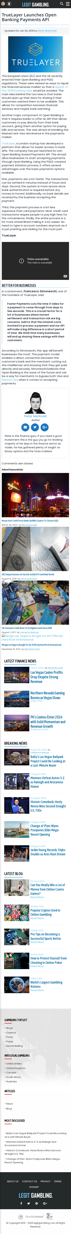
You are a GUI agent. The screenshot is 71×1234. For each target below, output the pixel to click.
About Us (13, 1181)
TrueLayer (8, 143)
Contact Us (29, 1181)
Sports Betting (14, 1046)
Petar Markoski (47, 30)
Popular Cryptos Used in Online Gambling (45, 912)
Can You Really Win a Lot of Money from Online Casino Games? (47, 889)
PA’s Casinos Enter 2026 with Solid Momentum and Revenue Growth (47, 721)
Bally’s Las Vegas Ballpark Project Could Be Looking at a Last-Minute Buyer (47, 761)
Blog (9, 1108)
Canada (11, 1072)
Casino (8, 681)
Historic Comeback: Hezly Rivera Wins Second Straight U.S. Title (48, 806)
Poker (9, 1041)
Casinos (11, 1032)
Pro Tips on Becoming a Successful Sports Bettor (45, 936)
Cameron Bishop (29, 632)
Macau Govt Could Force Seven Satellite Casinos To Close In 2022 (30, 520)
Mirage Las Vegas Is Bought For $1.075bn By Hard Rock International (31, 644)
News (9, 1103)
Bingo (9, 1028)
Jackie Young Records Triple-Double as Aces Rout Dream (48, 852)
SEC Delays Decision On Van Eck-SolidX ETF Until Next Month (28, 574)
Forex (9, 1037)
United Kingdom (15, 1068)
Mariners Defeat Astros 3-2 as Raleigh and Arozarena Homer (47, 782)
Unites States (14, 1063)
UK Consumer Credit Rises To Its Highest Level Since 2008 (27, 628)
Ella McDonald (29, 524)
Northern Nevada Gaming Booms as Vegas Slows (47, 695)
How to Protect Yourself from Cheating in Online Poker (48, 960)
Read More (37, 897)
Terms (57, 1181)
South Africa (13, 1077)
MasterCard (10, 380)
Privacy (45, 1181)
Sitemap (34, 1187)
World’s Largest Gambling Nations (46, 984)
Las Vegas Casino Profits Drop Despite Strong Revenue (46, 677)
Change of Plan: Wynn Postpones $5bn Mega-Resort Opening (45, 830)
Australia (11, 1081)
